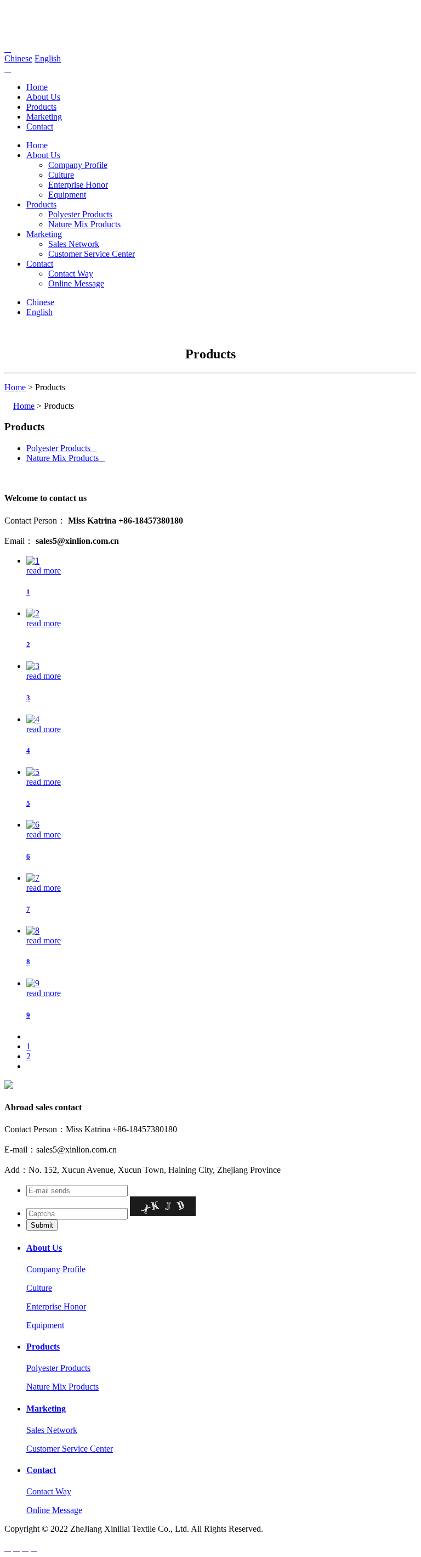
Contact (39, 126)
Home (37, 87)
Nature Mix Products (84, 224)
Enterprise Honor (78, 184)
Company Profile (77, 165)
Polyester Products (80, 214)
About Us (43, 97)
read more (43, 570)
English (48, 58)
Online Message (76, 283)
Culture (61, 174)
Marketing (44, 116)
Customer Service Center (91, 253)
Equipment (67, 194)
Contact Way (70, 273)
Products (41, 106)
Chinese (18, 58)
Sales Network (73, 244)
